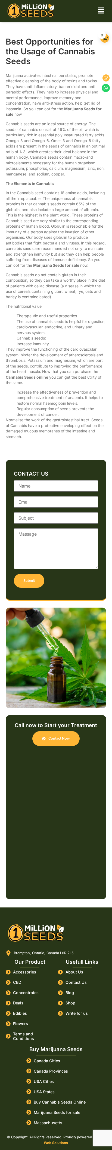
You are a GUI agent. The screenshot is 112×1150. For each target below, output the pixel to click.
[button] (100, 11)
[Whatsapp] (106, 88)
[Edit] (106, 78)
